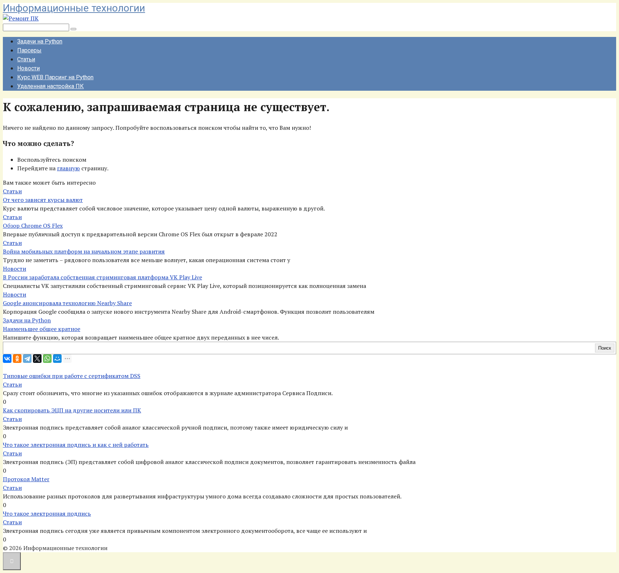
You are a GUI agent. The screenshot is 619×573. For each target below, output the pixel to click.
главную (68, 168)
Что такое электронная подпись (47, 513)
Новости (28, 68)
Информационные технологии (74, 8)
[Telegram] (27, 358)
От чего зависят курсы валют (43, 200)
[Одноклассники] (17, 358)
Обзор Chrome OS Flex (33, 225)
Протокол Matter (26, 479)
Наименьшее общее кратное (41, 329)
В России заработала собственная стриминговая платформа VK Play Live (102, 277)
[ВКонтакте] (7, 358)
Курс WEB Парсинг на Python (55, 77)
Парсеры (29, 50)
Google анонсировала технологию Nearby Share (67, 303)
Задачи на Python (39, 41)
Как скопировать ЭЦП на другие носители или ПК (72, 410)
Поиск (604, 348)
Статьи (26, 59)
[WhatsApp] (47, 358)
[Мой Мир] (57, 358)
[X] (37, 358)
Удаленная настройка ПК (50, 86)
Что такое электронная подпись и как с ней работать (76, 445)
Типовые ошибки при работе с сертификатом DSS (71, 376)
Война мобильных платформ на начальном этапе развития (84, 251)
